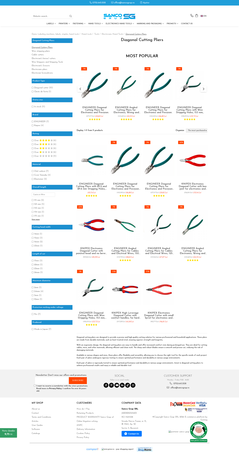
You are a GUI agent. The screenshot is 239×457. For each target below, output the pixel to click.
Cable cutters (38, 55)
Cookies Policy (83, 433)
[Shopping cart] (196, 16)
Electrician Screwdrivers (42, 73)
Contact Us (187, 24)
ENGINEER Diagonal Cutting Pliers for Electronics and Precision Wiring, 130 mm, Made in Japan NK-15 (158, 110)
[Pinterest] (111, 385)
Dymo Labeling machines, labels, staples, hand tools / (56, 34)
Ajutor (145, 3)
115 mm (37, 200)
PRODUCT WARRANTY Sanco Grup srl (95, 417)
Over (36, 141)
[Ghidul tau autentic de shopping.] (92, 449)
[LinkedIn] (122, 385)
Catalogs (36, 433)
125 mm (37, 204)
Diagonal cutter (41, 88)
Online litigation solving (87, 421)
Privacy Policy (55, 388)
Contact (35, 413)
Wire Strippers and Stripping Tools (47, 62)
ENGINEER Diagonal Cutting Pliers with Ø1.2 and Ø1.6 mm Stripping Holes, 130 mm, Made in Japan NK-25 (91, 186)
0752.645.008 (99, 3)
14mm (36, 234)
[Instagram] (133, 385)
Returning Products (85, 413)
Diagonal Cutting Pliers (42, 47)
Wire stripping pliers (41, 51)
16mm (36, 242)
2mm (36, 288)
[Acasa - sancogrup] (119, 16)
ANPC (80, 425)
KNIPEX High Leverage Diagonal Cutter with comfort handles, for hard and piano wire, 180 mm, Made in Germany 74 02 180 (125, 315)
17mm (36, 261)
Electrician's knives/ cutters (43, 58)
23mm (36, 246)
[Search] (70, 16)
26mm (37, 272)
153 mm (37, 208)
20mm (36, 265)
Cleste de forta (41, 92)
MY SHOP (37, 403)
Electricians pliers (39, 69)
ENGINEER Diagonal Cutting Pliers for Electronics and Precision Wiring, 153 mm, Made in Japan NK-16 (94, 110)
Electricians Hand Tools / (113, 34)
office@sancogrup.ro (124, 3)
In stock (37, 107)
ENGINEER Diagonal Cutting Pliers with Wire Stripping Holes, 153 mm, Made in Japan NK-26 (189, 110)
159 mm (37, 212)
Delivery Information (86, 429)
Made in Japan (41, 329)
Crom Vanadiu (40, 175)
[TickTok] (127, 385)
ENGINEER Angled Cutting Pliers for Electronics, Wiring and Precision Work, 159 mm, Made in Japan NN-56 (126, 110)
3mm (36, 295)
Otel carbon (39, 171)
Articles (35, 421)
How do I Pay (83, 409)
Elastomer (38, 179)
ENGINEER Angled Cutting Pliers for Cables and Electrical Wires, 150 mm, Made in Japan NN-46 (125, 251)
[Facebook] (106, 385)
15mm (36, 238)
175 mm (37, 216)
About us (36, 409)
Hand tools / (87, 34)
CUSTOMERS (84, 403)
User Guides (37, 425)
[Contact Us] (191, 16)
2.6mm (37, 291)
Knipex (37, 125)
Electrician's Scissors (41, 66)
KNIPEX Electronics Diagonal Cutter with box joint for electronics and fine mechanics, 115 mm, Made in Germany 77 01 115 (192, 186)
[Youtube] (116, 385)
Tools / (97, 34)
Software (36, 429)
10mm (36, 299)
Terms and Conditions (41, 417)
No (35, 314)
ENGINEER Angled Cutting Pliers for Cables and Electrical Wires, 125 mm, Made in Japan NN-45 (159, 251)
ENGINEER (40, 122)
